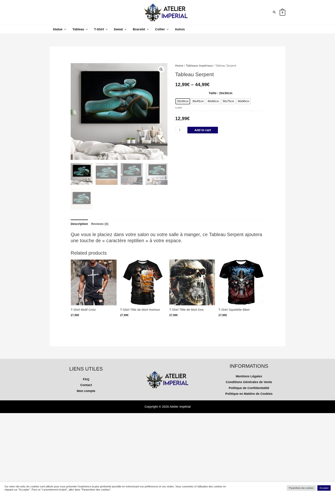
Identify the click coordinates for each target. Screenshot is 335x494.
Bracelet (139, 29)
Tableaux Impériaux (199, 65)
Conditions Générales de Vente (249, 382)
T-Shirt (99, 29)
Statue (57, 29)
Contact (86, 385)
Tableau (78, 29)
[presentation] (64, 29)
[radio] (183, 101)
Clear (178, 108)
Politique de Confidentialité (249, 388)
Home (179, 65)
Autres (180, 29)
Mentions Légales (249, 376)
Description (79, 224)
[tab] (79, 224)
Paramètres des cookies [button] (301, 488)
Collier (160, 29)
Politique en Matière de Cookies (249, 393)
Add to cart (202, 130)
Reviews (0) (99, 224)
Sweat (118, 29)
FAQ (86, 379)
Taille (213, 93)
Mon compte (86, 391)
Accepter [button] (324, 488)
